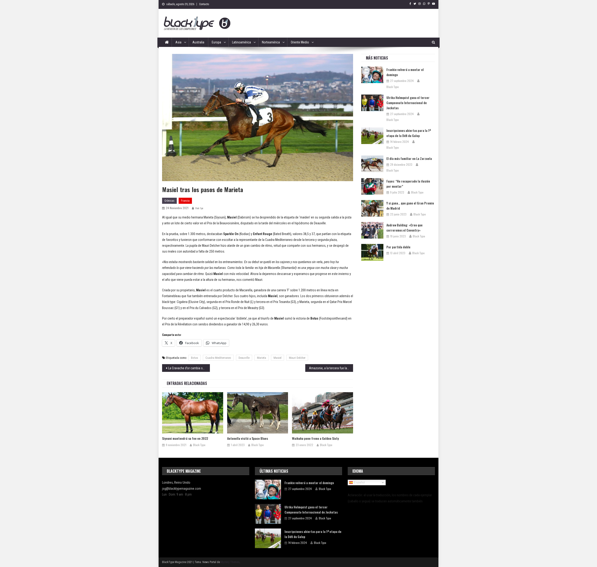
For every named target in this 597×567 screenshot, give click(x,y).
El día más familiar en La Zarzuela (409, 158)
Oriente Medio (300, 42)
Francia (185, 200)
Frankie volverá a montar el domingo (405, 72)
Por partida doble (398, 246)
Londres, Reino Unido (176, 482)
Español (359, 482)
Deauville (244, 357)
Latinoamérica (241, 42)
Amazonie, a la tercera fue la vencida (331, 368)
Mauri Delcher (297, 357)
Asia (178, 42)
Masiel (277, 357)
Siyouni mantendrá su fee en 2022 (185, 438)
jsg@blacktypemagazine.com (181, 488)
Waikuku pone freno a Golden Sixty (315, 438)
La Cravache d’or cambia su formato (189, 368)
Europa (216, 42)
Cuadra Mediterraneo (218, 357)
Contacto (204, 4)
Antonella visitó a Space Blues (247, 438)
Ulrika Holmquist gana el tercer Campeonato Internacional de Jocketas (408, 102)
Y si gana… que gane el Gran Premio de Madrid (410, 206)
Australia (198, 42)
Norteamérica (271, 42)
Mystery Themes (230, 562)
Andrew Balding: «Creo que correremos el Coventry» (404, 227)
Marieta (261, 357)
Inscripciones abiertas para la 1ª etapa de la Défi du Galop (408, 133)
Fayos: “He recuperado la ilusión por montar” (408, 184)
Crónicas (169, 200)
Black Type (199, 208)
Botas (194, 357)
